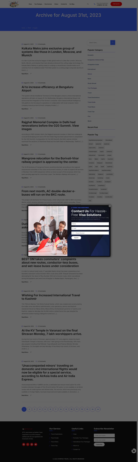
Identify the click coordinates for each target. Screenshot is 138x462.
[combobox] (73, 233)
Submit (76, 238)
